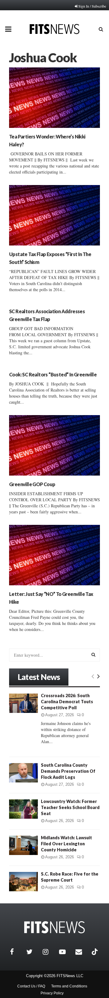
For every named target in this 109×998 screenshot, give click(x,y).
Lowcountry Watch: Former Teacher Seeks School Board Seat (70, 807)
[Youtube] (65, 951)
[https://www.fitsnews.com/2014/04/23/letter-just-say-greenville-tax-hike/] (54, 555)
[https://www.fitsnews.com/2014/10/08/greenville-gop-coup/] (54, 445)
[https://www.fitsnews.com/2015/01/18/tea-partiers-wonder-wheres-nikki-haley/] (54, 97)
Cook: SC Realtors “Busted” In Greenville (53, 374)
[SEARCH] (93, 655)
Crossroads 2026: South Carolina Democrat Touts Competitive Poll (67, 701)
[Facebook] (16, 951)
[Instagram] (49, 951)
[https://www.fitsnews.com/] (54, 927)
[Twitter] (33, 951)
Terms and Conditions (69, 986)
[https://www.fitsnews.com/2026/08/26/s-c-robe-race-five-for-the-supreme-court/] (23, 881)
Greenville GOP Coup (32, 484)
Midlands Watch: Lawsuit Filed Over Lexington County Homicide (66, 843)
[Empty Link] (93, 676)
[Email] (82, 951)
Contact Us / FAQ (31, 986)
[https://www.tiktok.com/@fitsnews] (95, 951)
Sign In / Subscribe (92, 6)
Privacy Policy (52, 993)
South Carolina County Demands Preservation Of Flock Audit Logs (68, 771)
